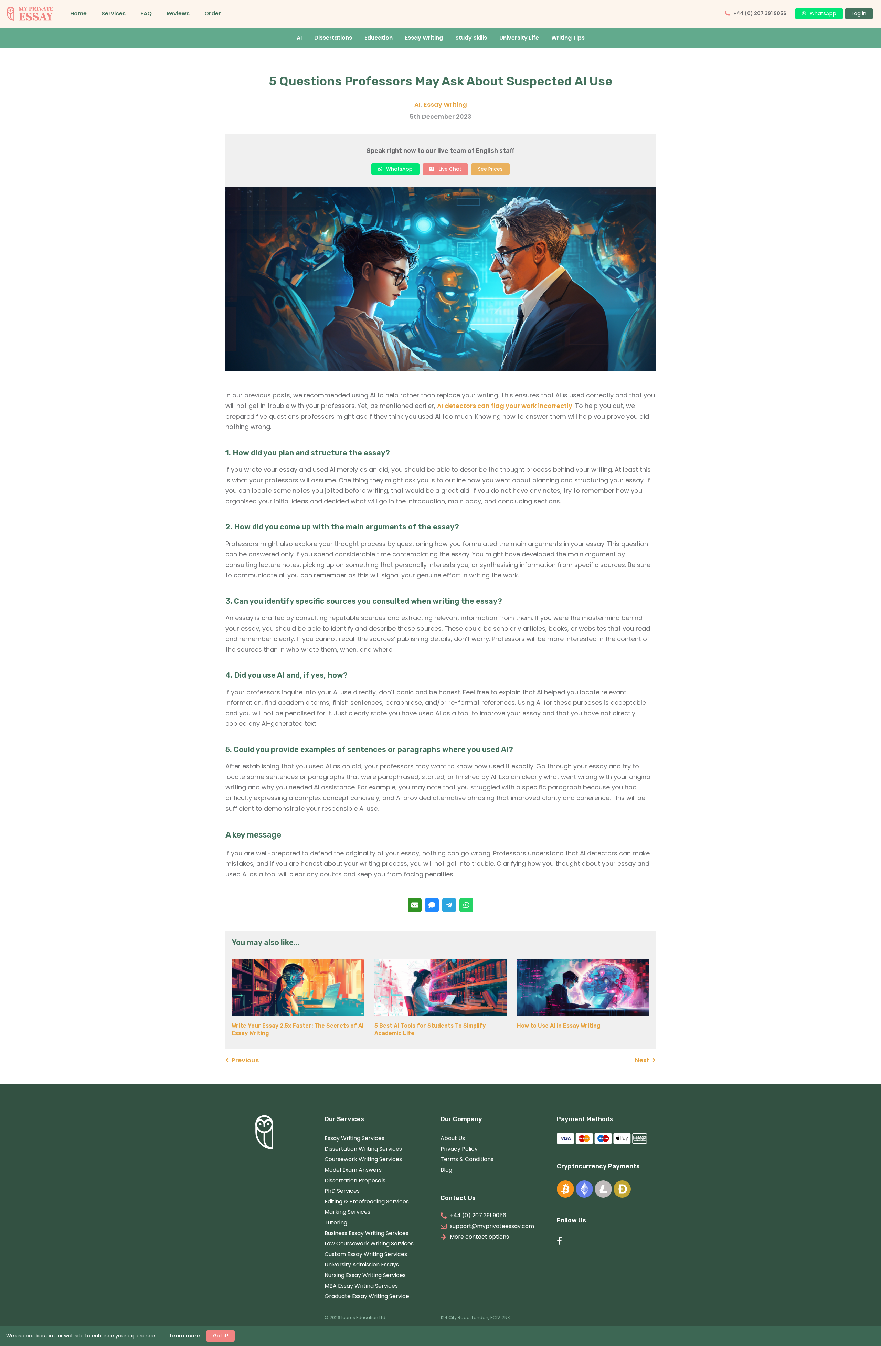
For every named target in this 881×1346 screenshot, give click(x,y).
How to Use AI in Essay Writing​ (559, 1025)
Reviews (178, 14)
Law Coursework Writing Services (369, 1244)
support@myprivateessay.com (492, 1226)
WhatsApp (823, 13)
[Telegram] (449, 905)
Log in (859, 13)
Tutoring (336, 1223)
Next (642, 1060)
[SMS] (432, 905)
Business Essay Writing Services (366, 1233)
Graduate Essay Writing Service (367, 1296)
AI (299, 38)
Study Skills (471, 38)
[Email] (415, 905)
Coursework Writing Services (363, 1159)
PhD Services (342, 1191)
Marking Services (347, 1212)
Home (78, 14)
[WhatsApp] (466, 905)
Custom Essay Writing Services (366, 1254)
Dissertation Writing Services (363, 1149)
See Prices (490, 169)
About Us (452, 1138)
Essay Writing (424, 38)
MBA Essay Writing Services (361, 1286)
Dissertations (333, 38)
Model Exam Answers (353, 1170)
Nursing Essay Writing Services (365, 1275)
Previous (245, 1060)
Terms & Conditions (466, 1159)
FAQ (146, 14)
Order (212, 14)
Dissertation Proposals (355, 1181)
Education (378, 38)
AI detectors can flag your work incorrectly (504, 405)
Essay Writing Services (354, 1138)
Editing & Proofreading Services (367, 1202)
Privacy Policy (459, 1149)
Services (114, 14)
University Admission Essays (362, 1265)
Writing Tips (568, 38)
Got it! (220, 1335)
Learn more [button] (185, 1335)
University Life (519, 38)
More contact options (479, 1237)
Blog (446, 1170)
